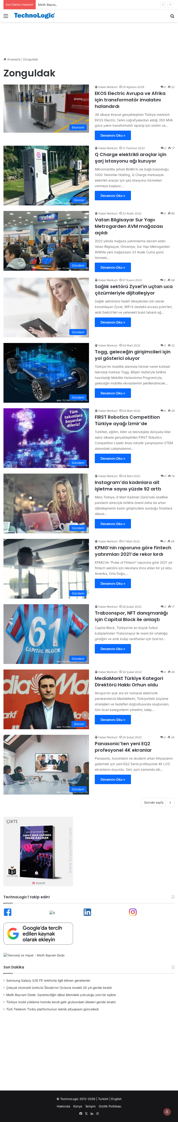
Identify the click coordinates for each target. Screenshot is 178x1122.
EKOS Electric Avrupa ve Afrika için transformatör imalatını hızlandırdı (130, 100)
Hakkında (63, 1106)
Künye (77, 1106)
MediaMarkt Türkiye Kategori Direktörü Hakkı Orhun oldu (129, 681)
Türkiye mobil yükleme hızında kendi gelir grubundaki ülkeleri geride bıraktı (61, 1002)
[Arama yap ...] (172, 17)
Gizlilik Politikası (110, 1106)
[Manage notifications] (167, 1112)
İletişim (90, 1106)
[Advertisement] (89, 37)
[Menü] (5, 17)
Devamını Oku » (113, 135)
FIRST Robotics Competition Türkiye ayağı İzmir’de (127, 420)
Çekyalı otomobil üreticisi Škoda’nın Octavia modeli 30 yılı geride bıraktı (59, 988)
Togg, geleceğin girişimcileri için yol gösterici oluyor (133, 355)
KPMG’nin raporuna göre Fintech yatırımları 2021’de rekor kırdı (133, 550)
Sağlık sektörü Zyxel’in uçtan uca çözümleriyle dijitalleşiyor (134, 289)
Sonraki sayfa (153, 802)
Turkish (103, 1099)
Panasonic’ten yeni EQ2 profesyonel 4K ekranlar (123, 746)
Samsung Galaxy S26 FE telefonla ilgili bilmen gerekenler (48, 980)
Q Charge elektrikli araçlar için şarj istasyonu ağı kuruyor (130, 157)
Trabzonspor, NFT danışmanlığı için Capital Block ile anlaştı (131, 616)
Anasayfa (13, 59)
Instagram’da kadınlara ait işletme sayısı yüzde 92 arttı (128, 485)
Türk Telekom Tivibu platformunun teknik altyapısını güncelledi (52, 1009)
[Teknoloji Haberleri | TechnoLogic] (36, 16)
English (116, 1099)
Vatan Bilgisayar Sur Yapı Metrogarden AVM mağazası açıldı (129, 226)
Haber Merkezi (108, 87)
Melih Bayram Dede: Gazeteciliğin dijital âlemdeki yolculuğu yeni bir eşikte (91, 4)
